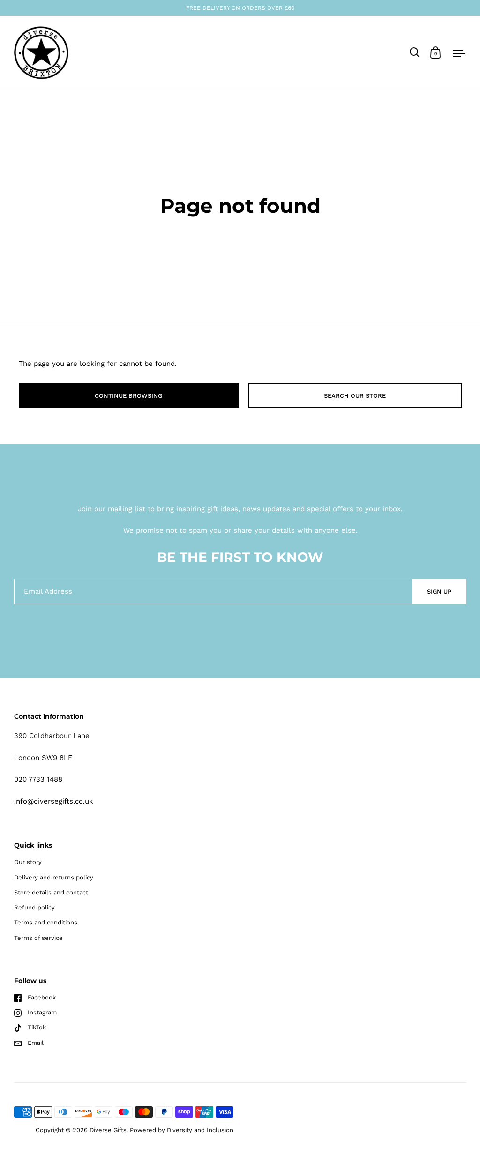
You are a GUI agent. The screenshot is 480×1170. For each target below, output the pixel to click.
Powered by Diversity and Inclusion (181, 1129)
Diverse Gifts (108, 1129)
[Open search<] (415, 52)
